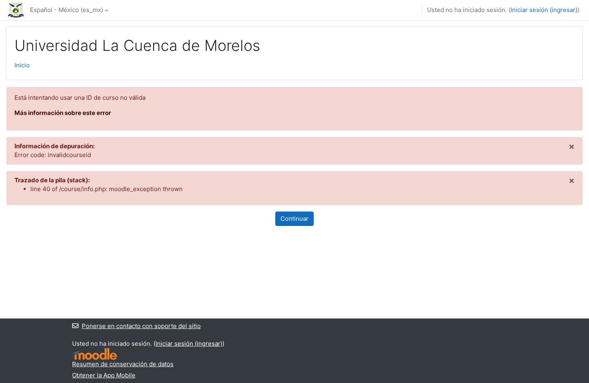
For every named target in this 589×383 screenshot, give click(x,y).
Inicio (22, 65)
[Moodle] (94, 354)
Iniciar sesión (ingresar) (543, 10)
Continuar (294, 218)
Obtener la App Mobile (103, 375)
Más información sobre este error (62, 113)
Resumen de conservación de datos (122, 364)
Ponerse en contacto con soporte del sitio (141, 326)
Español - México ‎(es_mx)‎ (66, 10)
